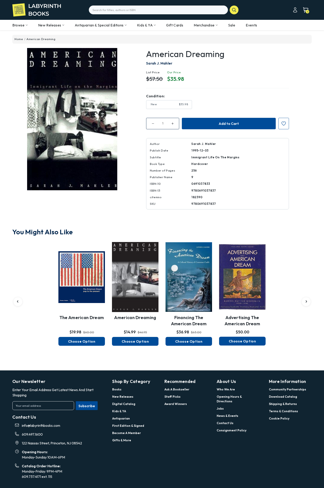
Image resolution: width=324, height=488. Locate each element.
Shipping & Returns (283, 404)
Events (251, 25)
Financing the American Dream (189, 320)
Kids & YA (145, 25)
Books (116, 389)
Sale (231, 25)
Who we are (226, 389)
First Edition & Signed (128, 426)
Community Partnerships (287, 389)
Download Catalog (283, 397)
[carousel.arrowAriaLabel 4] (17, 301)
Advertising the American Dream (242, 320)
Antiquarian (121, 418)
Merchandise (204, 25)
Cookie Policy (279, 418)
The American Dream (82, 317)
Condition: (155, 96)
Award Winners (175, 404)
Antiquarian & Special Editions (99, 25)
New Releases (49, 25)
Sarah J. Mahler (159, 63)
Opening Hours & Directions (229, 399)
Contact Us (225, 423)
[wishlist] (81, 274)
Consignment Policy (231, 430)
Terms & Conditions (283, 411)
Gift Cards (174, 25)
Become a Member (126, 433)
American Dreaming (135, 317)
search (234, 10)
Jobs (220, 408)
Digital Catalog (123, 404)
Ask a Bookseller (176, 389)
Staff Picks (172, 397)
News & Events (227, 416)
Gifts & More (121, 440)
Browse (18, 25)
